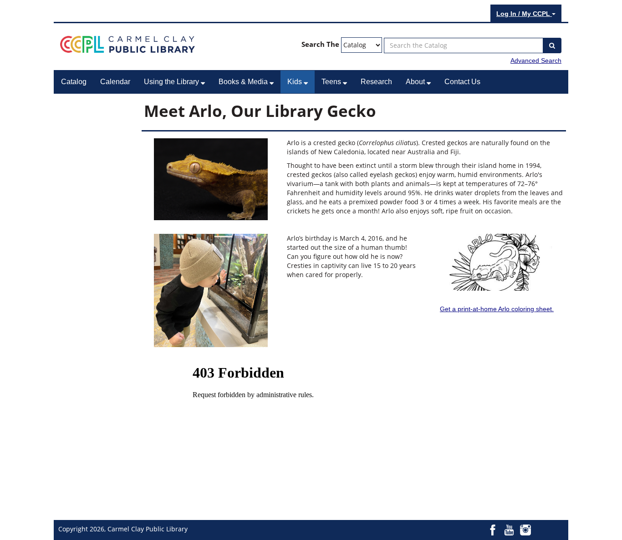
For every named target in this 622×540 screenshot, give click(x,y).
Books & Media (244, 82)
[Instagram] (525, 529)
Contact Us (462, 82)
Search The (320, 44)
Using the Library (172, 82)
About (416, 82)
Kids (295, 82)
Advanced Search (535, 60)
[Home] (127, 43)
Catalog (74, 82)
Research (376, 82)
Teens (332, 82)
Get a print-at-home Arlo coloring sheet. (497, 309)
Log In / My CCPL (524, 13)
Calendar (115, 82)
